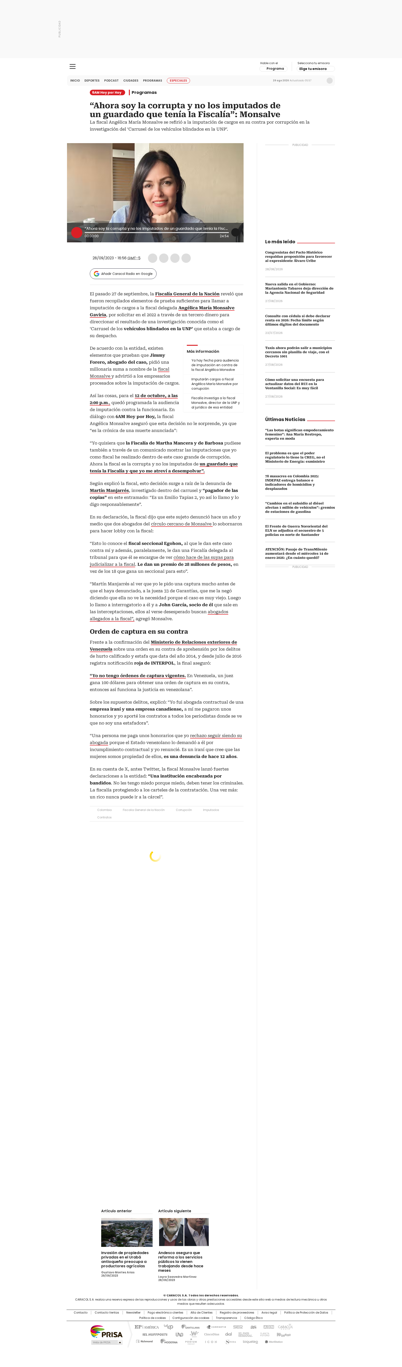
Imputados (211, 810)
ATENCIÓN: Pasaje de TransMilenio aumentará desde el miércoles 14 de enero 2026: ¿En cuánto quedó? (296, 553)
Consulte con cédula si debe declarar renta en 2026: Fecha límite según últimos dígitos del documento (297, 320)
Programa (275, 68)
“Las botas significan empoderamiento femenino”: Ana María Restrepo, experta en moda (299, 434)
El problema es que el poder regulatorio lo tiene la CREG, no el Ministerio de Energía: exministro (295, 457)
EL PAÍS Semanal (244, 1334)
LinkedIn (175, 258)
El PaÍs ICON (209, 1340)
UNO (178, 1334)
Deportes (92, 80)
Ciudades (130, 80)
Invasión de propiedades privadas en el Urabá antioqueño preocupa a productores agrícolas (125, 1259)
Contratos (104, 817)
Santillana (188, 1326)
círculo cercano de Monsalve (182, 523)
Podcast (111, 80)
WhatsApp (186, 258)
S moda (229, 1340)
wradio (192, 1334)
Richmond (144, 1340)
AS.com (252, 1326)
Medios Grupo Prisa (106, 1342)
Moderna (168, 1340)
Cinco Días (210, 1334)
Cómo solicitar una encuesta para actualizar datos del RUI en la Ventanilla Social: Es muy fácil (294, 384)
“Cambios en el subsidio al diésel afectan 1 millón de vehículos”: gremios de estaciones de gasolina (300, 507)
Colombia (104, 810)
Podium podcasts (189, 1340)
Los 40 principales (166, 1326)
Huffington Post (153, 1334)
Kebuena (283, 1334)
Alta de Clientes (202, 1312)
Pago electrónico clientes (165, 1312)
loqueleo (250, 1340)
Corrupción (184, 810)
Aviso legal (269, 1312)
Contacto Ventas (107, 1312)
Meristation (273, 1340)
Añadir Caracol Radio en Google (127, 273)
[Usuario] (330, 81)
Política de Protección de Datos (306, 1312)
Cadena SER (236, 1326)
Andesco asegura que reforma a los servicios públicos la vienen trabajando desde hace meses (180, 1261)
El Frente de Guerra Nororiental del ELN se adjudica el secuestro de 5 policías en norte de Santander (296, 530)
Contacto (80, 1312)
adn (267, 1326)
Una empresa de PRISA (106, 1331)
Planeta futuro (263, 1334)
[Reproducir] (76, 232)
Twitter (163, 258)
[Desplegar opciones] (235, 232)
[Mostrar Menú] (72, 66)
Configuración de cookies (190, 1318)
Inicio (75, 80)
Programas (152, 80)
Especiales (178, 80)
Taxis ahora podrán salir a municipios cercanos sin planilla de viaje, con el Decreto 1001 (298, 352)
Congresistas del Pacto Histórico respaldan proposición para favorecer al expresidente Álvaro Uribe (298, 256)
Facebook (152, 258)
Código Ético (253, 1318)
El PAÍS (146, 1326)
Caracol (285, 1326)
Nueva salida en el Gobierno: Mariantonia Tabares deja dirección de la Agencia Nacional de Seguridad (299, 288)
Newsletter (320, 81)
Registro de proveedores (237, 1312)
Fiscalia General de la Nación (144, 810)
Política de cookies (152, 1318)
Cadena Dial (227, 1334)
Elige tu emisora (313, 68)
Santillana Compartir (214, 1326)
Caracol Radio (201, 66)
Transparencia (226, 1318)
